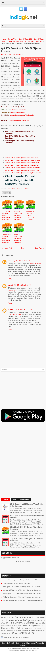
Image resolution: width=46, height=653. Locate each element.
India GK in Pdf (13, 628)
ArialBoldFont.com (14, 314)
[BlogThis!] (5, 192)
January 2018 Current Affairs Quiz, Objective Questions (22, 590)
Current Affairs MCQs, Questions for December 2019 (22, 165)
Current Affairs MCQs (18, 620)
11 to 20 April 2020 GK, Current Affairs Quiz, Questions (6, 238)
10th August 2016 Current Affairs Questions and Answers (22, 593)
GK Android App (13, 41)
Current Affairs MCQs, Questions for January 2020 (22, 162)
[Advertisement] (23, 33)
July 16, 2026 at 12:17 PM (23, 309)
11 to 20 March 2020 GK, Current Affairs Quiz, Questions (18, 215)
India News (25, 628)
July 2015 (32, 628)
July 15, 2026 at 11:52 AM (21, 261)
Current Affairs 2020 (25, 39)
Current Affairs (12, 39)
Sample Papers (28, 630)
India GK (23, 41)
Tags (14, 499)
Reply (10, 279)
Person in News (14, 630)
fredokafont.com (35, 264)
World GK (39, 41)
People (3, 630)
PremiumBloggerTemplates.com (18, 650)
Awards (10, 618)
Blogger (27, 561)
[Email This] (3, 192)
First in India (35, 620)
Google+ (27, 188)
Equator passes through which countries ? (17, 583)
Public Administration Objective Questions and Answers (22, 597)
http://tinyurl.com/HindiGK (18, 112)
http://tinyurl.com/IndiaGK (19, 109)
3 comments (17, 54)
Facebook (11, 188)
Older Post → (39, 248)
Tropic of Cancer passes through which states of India (21, 580)
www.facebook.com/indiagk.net (18, 120)
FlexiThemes (17, 648)
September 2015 (6, 633)
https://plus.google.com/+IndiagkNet (22, 115)
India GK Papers (30, 626)
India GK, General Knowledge (25, 643)
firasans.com (12, 290)
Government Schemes (24, 623)
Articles (3, 618)
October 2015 (41, 628)
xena (9, 261)
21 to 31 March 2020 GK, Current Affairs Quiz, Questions (18, 238)
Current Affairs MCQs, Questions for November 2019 (22, 167)
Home (4, 39)
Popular (5, 499)
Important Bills (40, 623)
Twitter (20, 188)
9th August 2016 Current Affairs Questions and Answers (22, 587)
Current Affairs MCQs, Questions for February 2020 (22, 160)
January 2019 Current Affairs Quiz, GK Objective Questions (23, 600)
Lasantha (35, 648)
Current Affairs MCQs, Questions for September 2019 (23, 172)
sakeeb (10, 285)
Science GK (40, 630)
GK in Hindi (10, 623)
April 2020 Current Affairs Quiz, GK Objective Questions (21, 49)
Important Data (6, 626)
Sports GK (31, 41)
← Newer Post (7, 248)
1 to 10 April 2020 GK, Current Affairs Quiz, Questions (30, 215)
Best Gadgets (33, 650)
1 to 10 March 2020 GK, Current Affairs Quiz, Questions (7, 215)
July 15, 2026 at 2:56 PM (22, 285)
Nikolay (10, 309)
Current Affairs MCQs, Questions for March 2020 (21, 157)
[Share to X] (8, 192)
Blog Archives (24, 499)
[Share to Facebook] (10, 192)
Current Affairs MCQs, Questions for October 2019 (22, 170)
